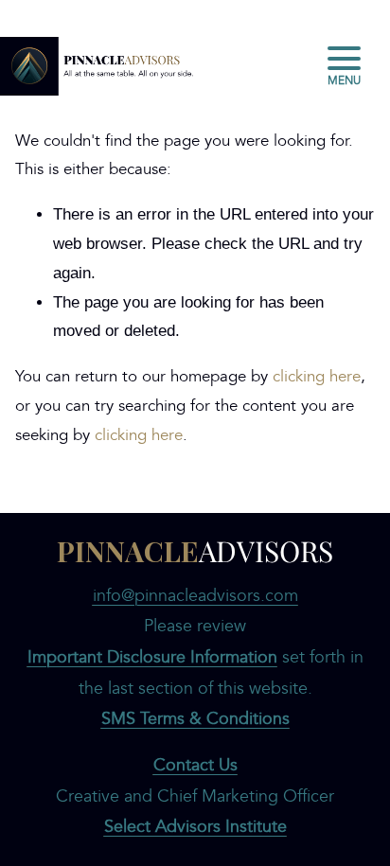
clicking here (317, 376)
